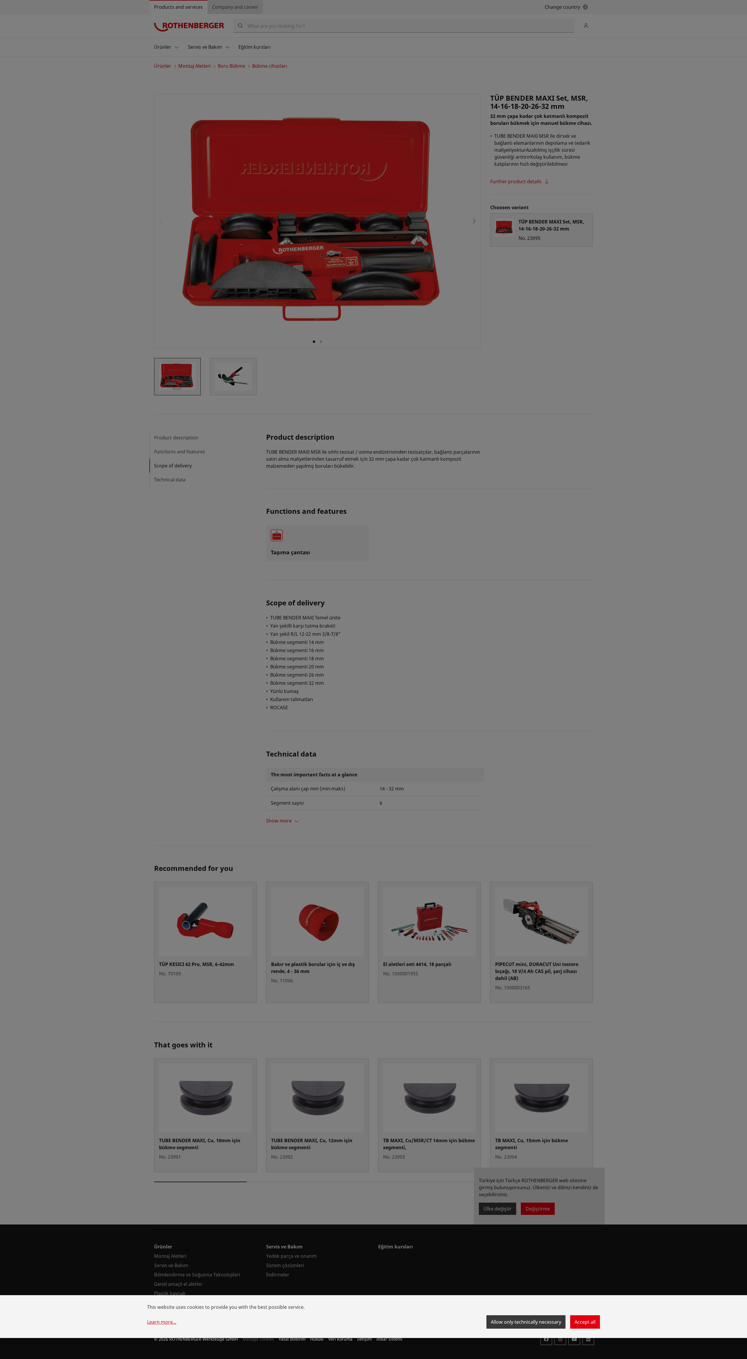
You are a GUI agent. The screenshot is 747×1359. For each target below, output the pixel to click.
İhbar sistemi (389, 1339)
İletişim (364, 1339)
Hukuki (317, 1339)
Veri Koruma (340, 1339)
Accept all (585, 1322)
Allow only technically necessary (526, 1322)
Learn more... (161, 1322)
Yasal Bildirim (292, 1339)
